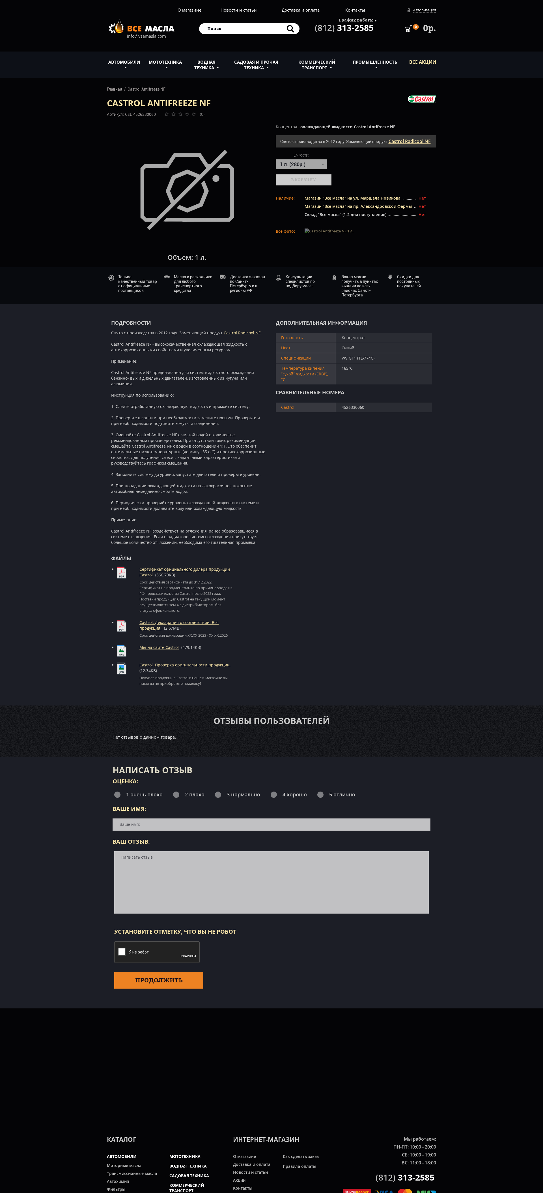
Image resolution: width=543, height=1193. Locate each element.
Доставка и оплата (301, 10)
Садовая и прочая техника (256, 64)
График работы (356, 20)
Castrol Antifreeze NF (146, 89)
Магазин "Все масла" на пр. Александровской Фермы (358, 206)
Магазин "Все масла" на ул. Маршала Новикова (352, 198)
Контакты (355, 10)
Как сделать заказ (301, 1156)
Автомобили (124, 62)
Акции (239, 1180)
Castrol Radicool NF (410, 141)
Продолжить (159, 980)
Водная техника (205, 64)
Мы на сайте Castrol (159, 647)
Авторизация (424, 9)
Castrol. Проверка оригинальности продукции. (185, 665)
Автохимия (118, 1181)
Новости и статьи (239, 10)
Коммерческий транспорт (316, 64)
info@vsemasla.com (146, 36)
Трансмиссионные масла (132, 1173)
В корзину (303, 179)
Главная (114, 89)
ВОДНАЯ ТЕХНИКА (188, 1166)
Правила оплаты (299, 1166)
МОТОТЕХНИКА (185, 1156)
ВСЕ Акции (422, 62)
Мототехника (165, 62)
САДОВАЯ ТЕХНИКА (189, 1175)
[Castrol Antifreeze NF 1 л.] (187, 189)
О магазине (189, 10)
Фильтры (116, 1189)
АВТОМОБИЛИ (122, 1156)
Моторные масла (124, 1165)
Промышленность (375, 62)
